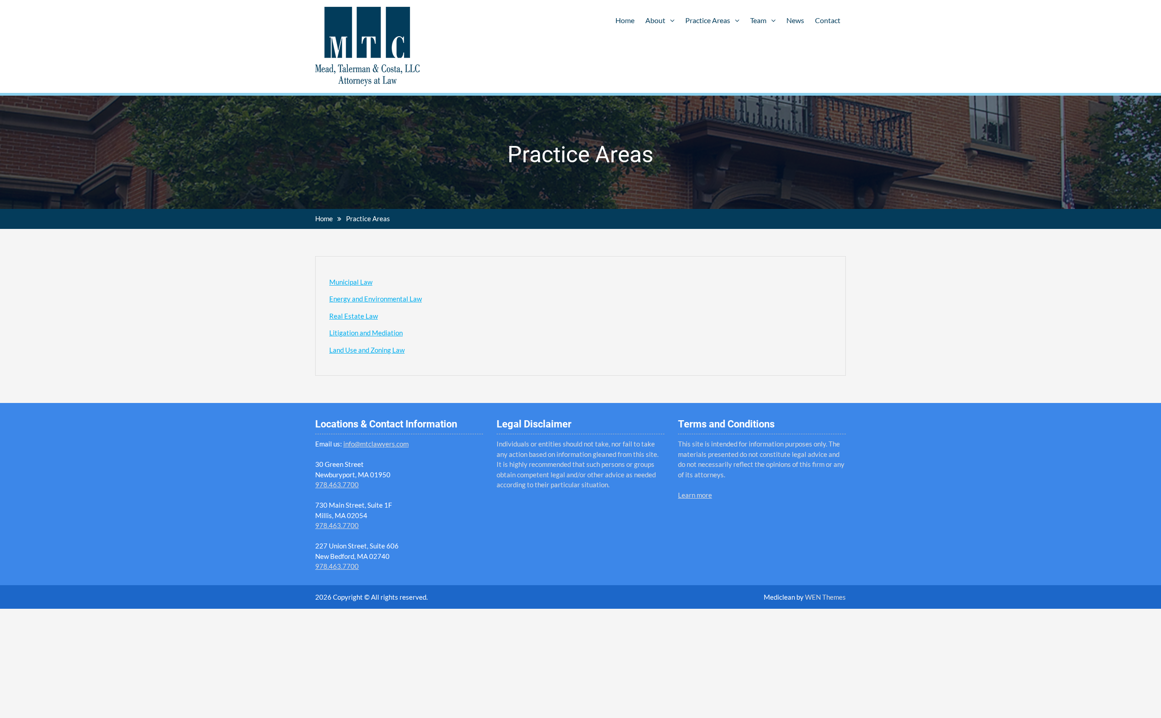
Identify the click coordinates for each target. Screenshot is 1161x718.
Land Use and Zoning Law (367, 350)
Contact (827, 20)
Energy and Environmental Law (375, 299)
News (795, 20)
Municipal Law (350, 282)
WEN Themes (825, 597)
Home (624, 20)
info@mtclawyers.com (376, 444)
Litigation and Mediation (366, 333)
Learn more (695, 495)
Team (758, 20)
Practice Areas (707, 20)
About (655, 20)
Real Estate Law (353, 316)
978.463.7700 (337, 484)
